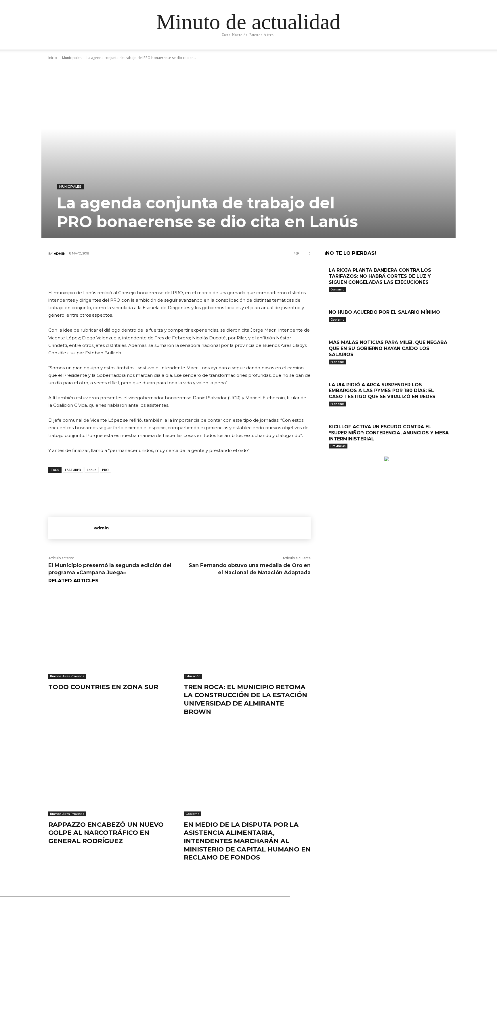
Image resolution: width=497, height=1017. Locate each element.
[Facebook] (144, 272)
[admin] (71, 528)
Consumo (337, 289)
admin (60, 254)
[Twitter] (162, 272)
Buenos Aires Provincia (67, 676)
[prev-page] (326, 453)
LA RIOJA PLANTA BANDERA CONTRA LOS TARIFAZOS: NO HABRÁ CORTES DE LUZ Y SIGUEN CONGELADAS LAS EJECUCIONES (380, 276)
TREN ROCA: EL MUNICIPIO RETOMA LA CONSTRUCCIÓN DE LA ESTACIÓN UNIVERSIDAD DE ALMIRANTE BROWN (245, 699)
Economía (337, 362)
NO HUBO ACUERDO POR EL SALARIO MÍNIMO (384, 312)
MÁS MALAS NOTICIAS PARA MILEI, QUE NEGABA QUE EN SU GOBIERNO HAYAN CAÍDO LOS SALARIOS (388, 348)
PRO (105, 469)
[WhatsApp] (196, 272)
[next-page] (329, 453)
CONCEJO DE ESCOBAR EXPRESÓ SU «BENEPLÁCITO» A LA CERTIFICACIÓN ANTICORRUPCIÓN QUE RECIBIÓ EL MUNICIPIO (247, 930)
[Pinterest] (179, 272)
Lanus (91, 469)
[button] (395, 51)
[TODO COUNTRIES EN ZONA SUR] (111, 634)
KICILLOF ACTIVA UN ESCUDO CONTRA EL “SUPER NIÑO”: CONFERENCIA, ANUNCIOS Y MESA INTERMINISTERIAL (389, 433)
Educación (193, 676)
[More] (214, 272)
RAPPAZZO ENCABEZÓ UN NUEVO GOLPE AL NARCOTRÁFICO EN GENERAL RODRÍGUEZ (106, 833)
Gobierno (193, 814)
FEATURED (73, 469)
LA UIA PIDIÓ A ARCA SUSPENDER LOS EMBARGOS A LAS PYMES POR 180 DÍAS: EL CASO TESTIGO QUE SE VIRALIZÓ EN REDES (382, 391)
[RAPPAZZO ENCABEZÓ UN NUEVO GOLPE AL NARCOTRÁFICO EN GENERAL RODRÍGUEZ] (111, 771)
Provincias (338, 446)
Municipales (70, 187)
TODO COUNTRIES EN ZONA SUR (103, 687)
